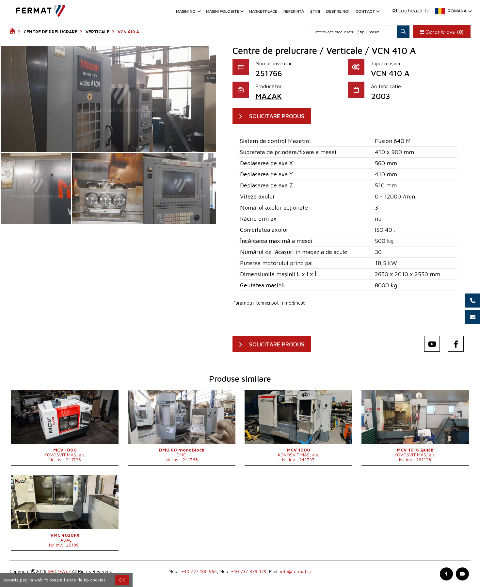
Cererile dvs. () (444, 32)
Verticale (97, 31)
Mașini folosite (222, 11)
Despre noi (337, 11)
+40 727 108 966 (199, 571)
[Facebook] (456, 344)
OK (122, 580)
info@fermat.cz (296, 571)
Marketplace (263, 11)
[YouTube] (432, 344)
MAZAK (268, 96)
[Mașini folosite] (13, 32)
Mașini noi (186, 11)
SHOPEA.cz (59, 571)
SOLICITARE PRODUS (276, 116)
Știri (315, 11)
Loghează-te (413, 11)
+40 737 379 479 (248, 571)
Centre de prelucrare (50, 31)
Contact (365, 11)
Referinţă (293, 11)
